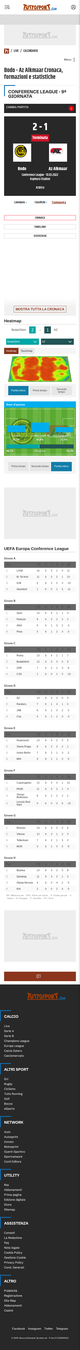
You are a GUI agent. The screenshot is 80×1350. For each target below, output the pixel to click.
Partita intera (18, 390)
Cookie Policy (13, 1252)
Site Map (10, 1300)
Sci (6, 1079)
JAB (19, 710)
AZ (43, 341)
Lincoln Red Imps (23, 803)
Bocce (8, 1104)
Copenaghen (24, 782)
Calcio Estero (13, 1051)
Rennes (21, 827)
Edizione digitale (14, 1200)
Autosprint (11, 1137)
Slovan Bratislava (22, 796)
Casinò (8, 1310)
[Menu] (7, 7)
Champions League (16, 1041)
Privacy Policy (13, 1262)
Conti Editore (12, 1161)
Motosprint (11, 1147)
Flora (19, 631)
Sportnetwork (13, 1156)
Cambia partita (17, 107)
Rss (6, 1185)
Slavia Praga (24, 746)
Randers (21, 704)
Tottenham (22, 840)
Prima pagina (13, 1195)
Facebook (18, 1328)
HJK (19, 583)
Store (7, 1204)
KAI (19, 888)
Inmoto (9, 1142)
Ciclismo (9, 1089)
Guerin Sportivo (14, 1152)
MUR (19, 846)
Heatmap (11, 350)
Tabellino (40, 226)
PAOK (20, 789)
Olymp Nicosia (25, 882)
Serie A (9, 1031)
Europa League (14, 1046)
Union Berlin (24, 752)
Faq (6, 1243)
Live (16, 51)
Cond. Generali (14, 1267)
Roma (20, 655)
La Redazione (13, 1238)
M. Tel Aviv (22, 576)
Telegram (62, 1328)
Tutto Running (13, 1094)
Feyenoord (23, 740)
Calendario (30, 51)
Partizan (21, 619)
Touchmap (26, 350)
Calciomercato (14, 1056)
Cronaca (40, 217)
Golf (7, 1099)
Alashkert (22, 589)
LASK (20, 570)
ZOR (19, 667)
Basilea (21, 870)
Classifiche (40, 202)
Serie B (9, 1036)
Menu (68, 59)
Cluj (19, 716)
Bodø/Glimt (13, 341)
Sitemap (9, 1209)
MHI (19, 758)
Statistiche (40, 236)
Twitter (48, 1328)
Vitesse (21, 834)
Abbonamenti (13, 1190)
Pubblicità (10, 1291)
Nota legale (11, 1247)
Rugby (8, 1084)
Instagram (34, 1328)
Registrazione (13, 1295)
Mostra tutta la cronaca (40, 309)
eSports (9, 1108)
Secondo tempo (62, 390)
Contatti (9, 1233)
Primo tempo (40, 390)
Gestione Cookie (15, 1257)
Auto (7, 1132)
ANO (19, 625)
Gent (19, 613)
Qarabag (21, 876)
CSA (19, 674)
